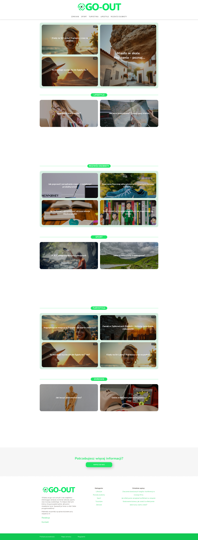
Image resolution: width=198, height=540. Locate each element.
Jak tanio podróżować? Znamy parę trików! (129, 113)
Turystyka (94, 16)
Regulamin (81, 537)
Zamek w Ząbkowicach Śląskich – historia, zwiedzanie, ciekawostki (128, 327)
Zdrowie (75, 16)
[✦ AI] (141, 86)
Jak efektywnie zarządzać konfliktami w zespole (138, 498)
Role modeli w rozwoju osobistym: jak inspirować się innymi (128, 212)
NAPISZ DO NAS (99, 465)
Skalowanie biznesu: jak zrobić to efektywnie (138, 501)
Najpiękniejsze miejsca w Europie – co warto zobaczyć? (70, 327)
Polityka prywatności (47, 537)
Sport (84, 16)
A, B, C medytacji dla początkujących (68, 255)
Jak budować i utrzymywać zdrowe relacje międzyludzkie (70, 212)
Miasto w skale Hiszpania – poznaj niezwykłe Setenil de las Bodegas (128, 55)
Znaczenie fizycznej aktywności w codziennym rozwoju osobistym (128, 185)
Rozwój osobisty (119, 16)
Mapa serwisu (66, 537)
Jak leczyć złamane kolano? (69, 397)
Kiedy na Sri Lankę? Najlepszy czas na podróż (70, 39)
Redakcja (46, 517)
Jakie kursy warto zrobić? (69, 113)
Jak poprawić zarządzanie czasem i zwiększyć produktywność (69, 185)
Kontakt (45, 522)
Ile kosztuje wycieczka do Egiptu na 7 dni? (70, 71)
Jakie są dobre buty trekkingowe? (129, 255)
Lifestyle (105, 16)
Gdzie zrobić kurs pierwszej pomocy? (129, 397)
